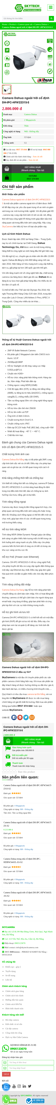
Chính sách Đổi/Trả (13, 1004)
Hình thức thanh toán (14, 1008)
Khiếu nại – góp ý (13, 967)
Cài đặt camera (11, 1028)
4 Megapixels (19, 806)
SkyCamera (7, 226)
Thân (26, 126)
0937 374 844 (21, 150)
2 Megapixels (30, 120)
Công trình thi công (13, 1033)
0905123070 (20, 943)
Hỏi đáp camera (12, 1020)
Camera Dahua (40, 24)
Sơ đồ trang (10, 975)
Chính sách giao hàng (14, 991)
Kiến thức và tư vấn (13, 1024)
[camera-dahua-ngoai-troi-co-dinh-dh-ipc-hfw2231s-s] (28, 57)
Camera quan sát (25, 24)
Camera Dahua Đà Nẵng (13, 459)
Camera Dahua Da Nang (13, 590)
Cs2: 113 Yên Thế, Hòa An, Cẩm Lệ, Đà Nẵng (24, 939)
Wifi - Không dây (31, 131)
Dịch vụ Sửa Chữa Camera (16, 1037)
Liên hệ (8, 980)
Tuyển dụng (10, 971)
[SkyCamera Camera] (28, 8)
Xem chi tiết (37, 157)
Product (12, 24)
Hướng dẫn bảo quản (14, 1000)
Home (4, 24)
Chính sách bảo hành (14, 995)
